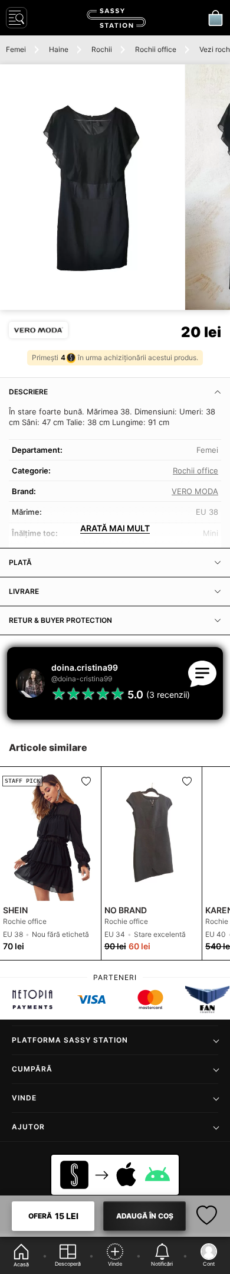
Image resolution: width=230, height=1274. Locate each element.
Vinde (24, 1097)
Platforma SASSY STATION (70, 1039)
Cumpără (32, 1068)
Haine (58, 49)
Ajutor (28, 1126)
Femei (16, 49)
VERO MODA (195, 491)
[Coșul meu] (215, 17)
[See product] (151, 834)
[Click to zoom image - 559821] (92, 187)
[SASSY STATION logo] (116, 18)
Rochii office (155, 49)
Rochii (101, 49)
